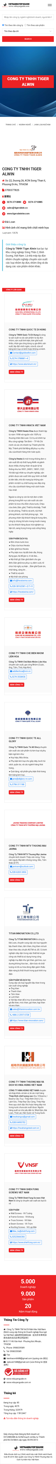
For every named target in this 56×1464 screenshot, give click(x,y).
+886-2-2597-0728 (20, 1015)
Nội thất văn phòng (19, 577)
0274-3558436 (18, 677)
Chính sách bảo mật (29, 1454)
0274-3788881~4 (20, 358)
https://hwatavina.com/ (23, 592)
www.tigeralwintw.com (18, 213)
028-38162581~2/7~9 (22, 586)
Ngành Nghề (25, 125)
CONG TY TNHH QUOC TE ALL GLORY (25, 740)
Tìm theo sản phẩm (35, 25)
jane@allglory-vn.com (22, 779)
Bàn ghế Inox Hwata (20, 549)
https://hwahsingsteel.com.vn (25, 1128)
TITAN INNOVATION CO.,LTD (24, 933)
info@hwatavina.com (22, 580)
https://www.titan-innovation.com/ (28, 1020)
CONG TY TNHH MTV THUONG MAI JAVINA (27, 847)
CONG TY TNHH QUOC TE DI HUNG (27, 329)
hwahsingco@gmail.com (23, 1117)
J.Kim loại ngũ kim (42, 125)
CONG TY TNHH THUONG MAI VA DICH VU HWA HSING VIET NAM (26, 1083)
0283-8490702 (18, 1122)
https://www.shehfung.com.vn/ (26, 1242)
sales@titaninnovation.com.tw (26, 1009)
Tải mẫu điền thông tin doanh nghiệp (22, 1418)
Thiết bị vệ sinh (17, 573)
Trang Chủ (11, 125)
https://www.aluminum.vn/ (24, 364)
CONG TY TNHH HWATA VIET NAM (27, 425)
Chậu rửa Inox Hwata (20, 545)
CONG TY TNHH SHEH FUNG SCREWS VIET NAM (24, 1191)
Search (28, 39)
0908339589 (19, 1348)
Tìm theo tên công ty (13, 25)
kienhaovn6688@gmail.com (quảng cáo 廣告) (27, 1358)
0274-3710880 (14, 202)
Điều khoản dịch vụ (12, 1454)
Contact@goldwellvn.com (24, 353)
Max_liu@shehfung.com (23, 1231)
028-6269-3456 (19, 872)
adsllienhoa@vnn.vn (21, 671)
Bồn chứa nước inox (20, 542)
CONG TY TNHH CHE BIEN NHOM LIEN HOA (26, 655)
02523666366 (18, 1237)
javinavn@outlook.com (22, 866)
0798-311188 (18, 784)
